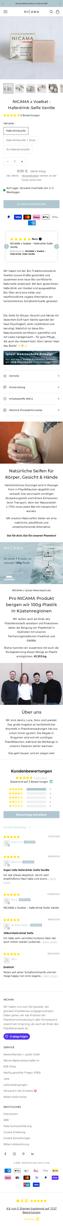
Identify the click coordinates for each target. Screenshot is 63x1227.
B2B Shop (10, 1066)
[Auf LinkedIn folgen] (32, 1154)
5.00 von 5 (40, 777)
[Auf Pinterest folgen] (23, 1154)
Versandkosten (30, 175)
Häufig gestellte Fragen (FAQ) (22, 1072)
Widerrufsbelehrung (16, 1144)
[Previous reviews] (6, 246)
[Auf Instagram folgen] (14, 1154)
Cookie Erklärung (14, 1132)
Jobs (7, 1078)
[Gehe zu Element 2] (19, 88)
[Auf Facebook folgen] (5, 1154)
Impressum (11, 1113)
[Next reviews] (56, 246)
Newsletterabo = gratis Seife (22, 1054)
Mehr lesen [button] (50, 941)
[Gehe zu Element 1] (8, 88)
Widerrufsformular (15, 1097)
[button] (12, 115)
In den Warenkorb (31, 204)
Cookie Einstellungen (17, 1138)
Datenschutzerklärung (17, 1126)
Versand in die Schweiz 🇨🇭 (20, 1090)
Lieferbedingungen (16, 1084)
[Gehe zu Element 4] (42, 88)
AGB (6, 1120)
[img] (12, 837)
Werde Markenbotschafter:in (21, 1060)
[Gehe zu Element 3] (31, 88)
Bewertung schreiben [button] (31, 814)
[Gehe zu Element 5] (53, 88)
